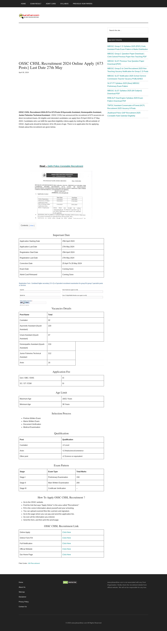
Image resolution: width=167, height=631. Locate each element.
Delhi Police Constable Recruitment (65, 166)
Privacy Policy (24, 602)
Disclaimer (22, 597)
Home (21, 582)
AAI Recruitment (34, 563)
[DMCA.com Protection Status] (70, 583)
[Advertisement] (61, 44)
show (31, 225)
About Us (22, 587)
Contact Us (23, 606)
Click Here (66, 532)
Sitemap (22, 592)
